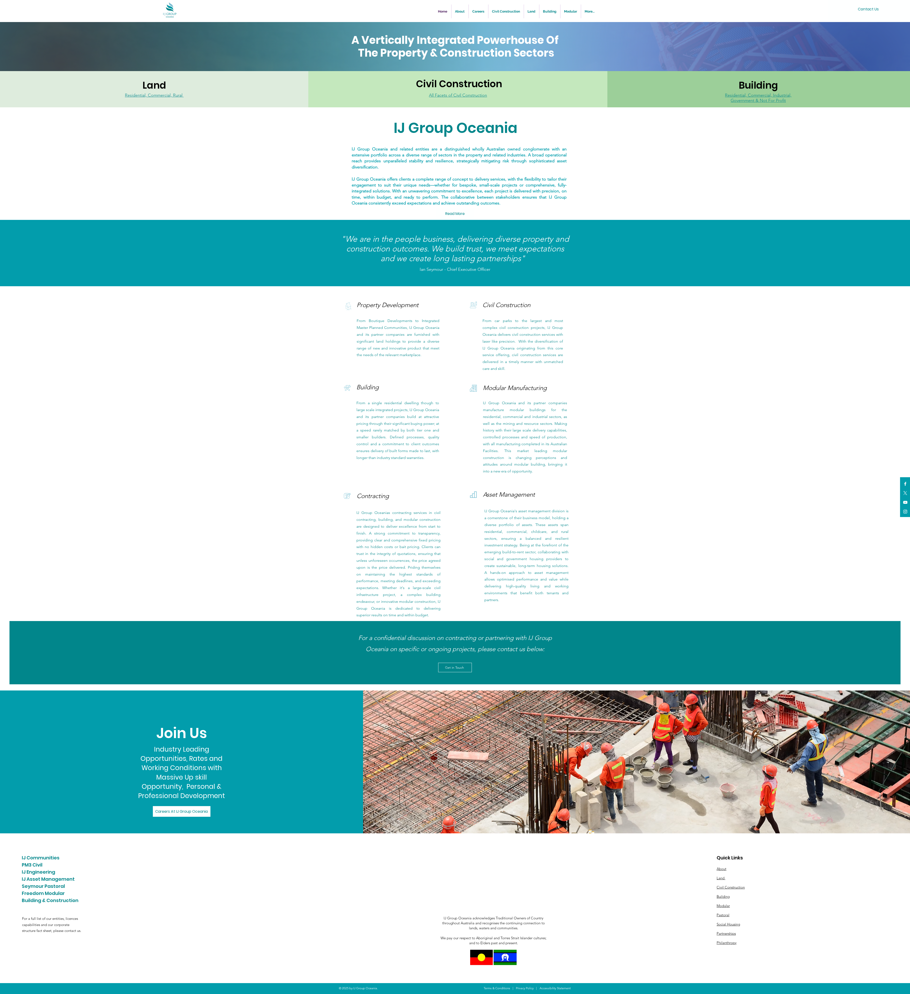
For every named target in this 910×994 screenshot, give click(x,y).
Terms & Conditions (497, 988)
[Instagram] (905, 511)
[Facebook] (905, 483)
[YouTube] (905, 502)
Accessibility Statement (555, 988)
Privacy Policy (525, 988)
